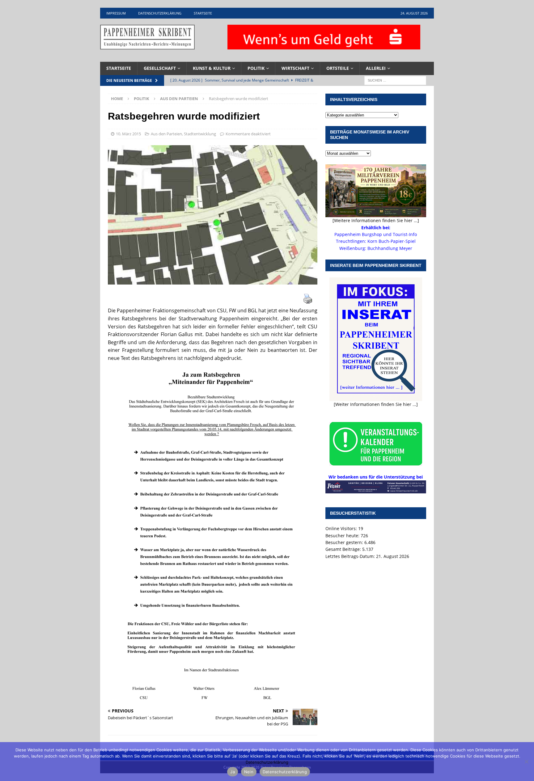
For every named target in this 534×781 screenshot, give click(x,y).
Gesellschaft (160, 68)
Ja (232, 771)
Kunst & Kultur (212, 68)
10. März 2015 (128, 134)
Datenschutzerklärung (159, 13)
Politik (256, 68)
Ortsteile (337, 68)
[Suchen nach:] (395, 80)
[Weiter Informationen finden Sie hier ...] (376, 404)
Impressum (116, 13)
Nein (248, 771)
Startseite (203, 13)
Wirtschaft (295, 68)
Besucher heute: (343, 535)
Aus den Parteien (166, 134)
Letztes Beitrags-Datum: (350, 556)
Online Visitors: (341, 528)
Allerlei (376, 68)
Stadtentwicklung (200, 134)
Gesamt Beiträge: (343, 549)
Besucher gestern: (344, 542)
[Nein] (526, 761)
